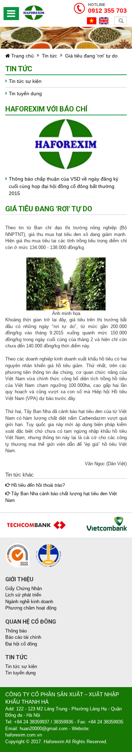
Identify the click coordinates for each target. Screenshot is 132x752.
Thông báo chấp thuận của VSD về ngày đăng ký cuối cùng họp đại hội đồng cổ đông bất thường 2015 (63, 186)
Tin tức (49, 56)
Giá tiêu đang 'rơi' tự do (91, 56)
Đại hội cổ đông (21, 644)
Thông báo (16, 630)
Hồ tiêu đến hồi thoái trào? (37, 485)
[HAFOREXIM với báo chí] (66, 143)
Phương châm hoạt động (30, 608)
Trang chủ (22, 56)
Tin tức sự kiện (25, 81)
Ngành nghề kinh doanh (29, 601)
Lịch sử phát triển (23, 595)
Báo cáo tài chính (23, 637)
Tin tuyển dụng (25, 93)
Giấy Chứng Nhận (23, 588)
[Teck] (33, 524)
